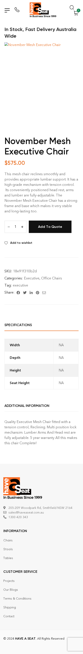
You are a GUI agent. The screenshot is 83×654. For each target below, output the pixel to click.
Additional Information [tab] (26, 406)
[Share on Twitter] (25, 292)
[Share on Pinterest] (37, 292)
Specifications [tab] (18, 325)
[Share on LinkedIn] (31, 292)
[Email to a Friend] (44, 292)
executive (20, 285)
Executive (31, 278)
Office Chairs (51, 278)
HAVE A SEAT (25, 639)
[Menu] (7, 10)
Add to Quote (50, 227)
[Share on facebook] (18, 292)
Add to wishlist (21, 243)
